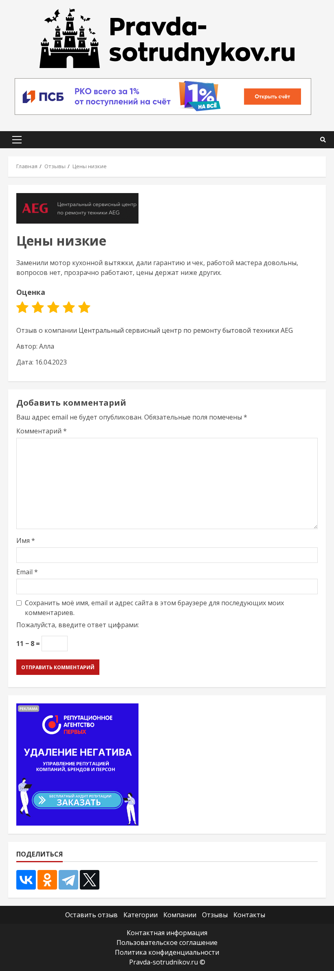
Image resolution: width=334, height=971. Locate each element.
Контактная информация (167, 932)
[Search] (323, 139)
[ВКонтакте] (26, 880)
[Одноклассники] (47, 880)
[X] (89, 880)
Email (27, 571)
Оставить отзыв (91, 914)
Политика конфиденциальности (167, 952)
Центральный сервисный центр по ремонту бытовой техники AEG (186, 330)
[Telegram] (68, 880)
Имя (25, 540)
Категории (140, 914)
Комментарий (41, 430)
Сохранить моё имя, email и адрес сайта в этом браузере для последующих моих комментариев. (154, 607)
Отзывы (215, 914)
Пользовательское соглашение (167, 942)
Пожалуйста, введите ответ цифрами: (77, 624)
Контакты (249, 914)
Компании (179, 914)
